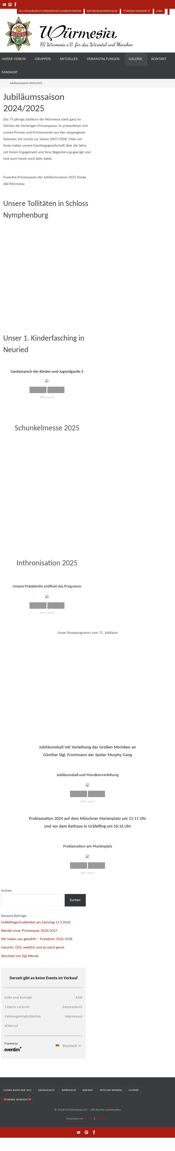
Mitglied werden (111, 1090)
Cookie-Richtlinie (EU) (17, 1090)
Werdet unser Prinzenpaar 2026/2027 (29, 931)
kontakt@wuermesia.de (102, 11)
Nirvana (88, 1118)
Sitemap (134, 1090)
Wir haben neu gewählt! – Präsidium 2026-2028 (36, 939)
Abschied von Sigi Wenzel (19, 956)
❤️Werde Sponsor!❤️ (137, 11)
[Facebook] (15, 4)
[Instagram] (10, 4)
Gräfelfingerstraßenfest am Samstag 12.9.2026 (35, 922)
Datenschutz (46, 1090)
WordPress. (102, 1118)
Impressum (69, 1090)
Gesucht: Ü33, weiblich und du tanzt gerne (32, 947)
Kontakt (88, 1090)
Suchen (6, 891)
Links (159, 11)
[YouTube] (4, 4)
